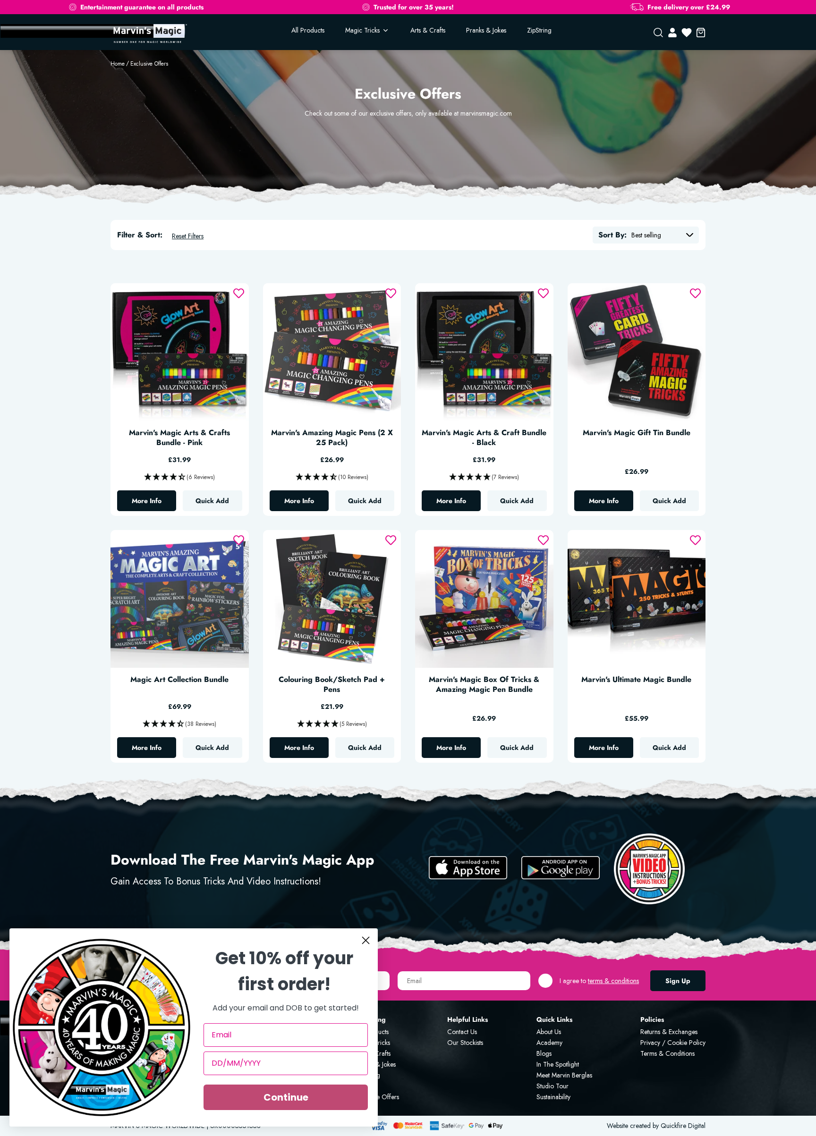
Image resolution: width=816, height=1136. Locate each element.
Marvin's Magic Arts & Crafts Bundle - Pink (179, 438)
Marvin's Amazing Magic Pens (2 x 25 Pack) (332, 438)
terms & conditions (613, 980)
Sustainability (553, 1097)
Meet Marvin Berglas (564, 1075)
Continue (286, 1097)
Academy (549, 1042)
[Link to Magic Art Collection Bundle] (179, 599)
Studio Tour (552, 1086)
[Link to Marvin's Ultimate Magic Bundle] (637, 599)
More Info (154, 503)
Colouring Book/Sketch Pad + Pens (332, 685)
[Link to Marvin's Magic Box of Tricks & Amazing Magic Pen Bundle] (484, 599)
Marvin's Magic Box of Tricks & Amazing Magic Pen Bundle (484, 685)
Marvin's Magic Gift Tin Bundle (636, 433)
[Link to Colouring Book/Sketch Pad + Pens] (332, 599)
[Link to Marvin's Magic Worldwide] (148, 33)
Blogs (544, 1053)
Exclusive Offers (149, 63)
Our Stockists (465, 1042)
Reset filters (188, 236)
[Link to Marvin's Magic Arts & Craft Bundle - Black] (484, 352)
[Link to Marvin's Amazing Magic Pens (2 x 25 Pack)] (332, 352)
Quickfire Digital (683, 1125)
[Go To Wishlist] (686, 32)
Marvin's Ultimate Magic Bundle (636, 680)
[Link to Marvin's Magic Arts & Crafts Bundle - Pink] (179, 352)
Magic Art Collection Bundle (179, 680)
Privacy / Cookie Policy (673, 1042)
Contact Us (462, 1031)
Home (117, 63)
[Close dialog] (365, 940)
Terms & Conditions (667, 1053)
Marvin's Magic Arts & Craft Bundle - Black (484, 438)
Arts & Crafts (427, 30)
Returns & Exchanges (668, 1031)
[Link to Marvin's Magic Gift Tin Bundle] (637, 352)
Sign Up (677, 980)
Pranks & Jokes (486, 30)
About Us (548, 1031)
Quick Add (212, 500)
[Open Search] (658, 32)
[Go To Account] (672, 32)
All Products (307, 30)
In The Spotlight (557, 1064)
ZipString (539, 30)
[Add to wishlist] (238, 293)
